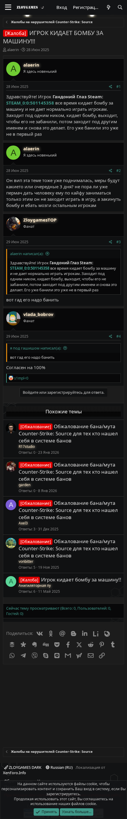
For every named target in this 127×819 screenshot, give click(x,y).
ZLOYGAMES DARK (24, 767)
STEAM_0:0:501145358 (30, 103)
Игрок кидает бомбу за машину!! (81, 579)
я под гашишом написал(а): (35, 348)
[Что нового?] (108, 7)
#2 (118, 170)
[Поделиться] (110, 86)
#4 (118, 336)
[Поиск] (120, 7)
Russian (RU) (61, 767)
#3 (118, 241)
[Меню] (8, 7)
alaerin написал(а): (26, 253)
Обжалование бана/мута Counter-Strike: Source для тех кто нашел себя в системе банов (68, 433)
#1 (118, 86)
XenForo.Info (14, 772)
